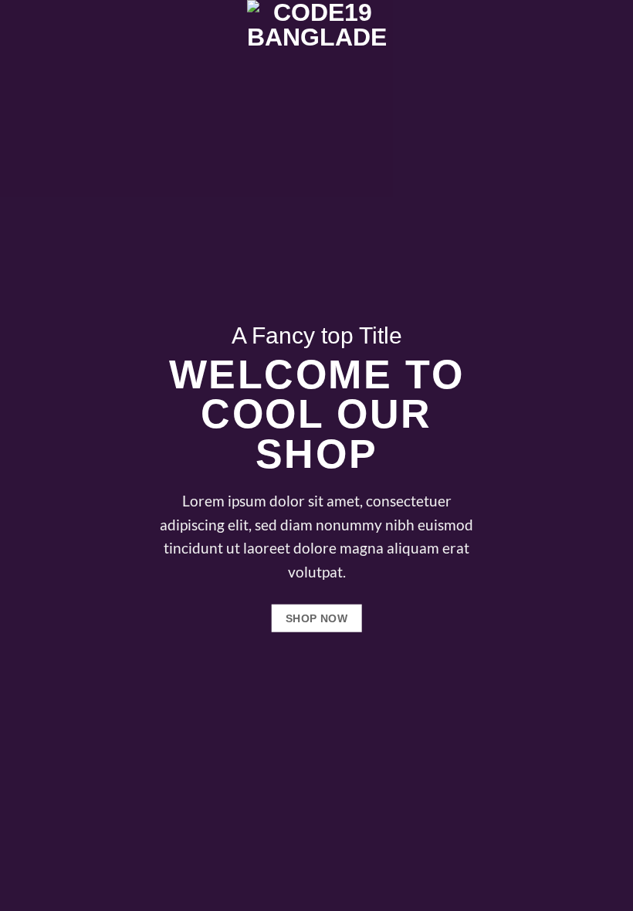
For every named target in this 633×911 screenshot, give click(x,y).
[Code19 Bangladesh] (316, 34)
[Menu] (21, 34)
